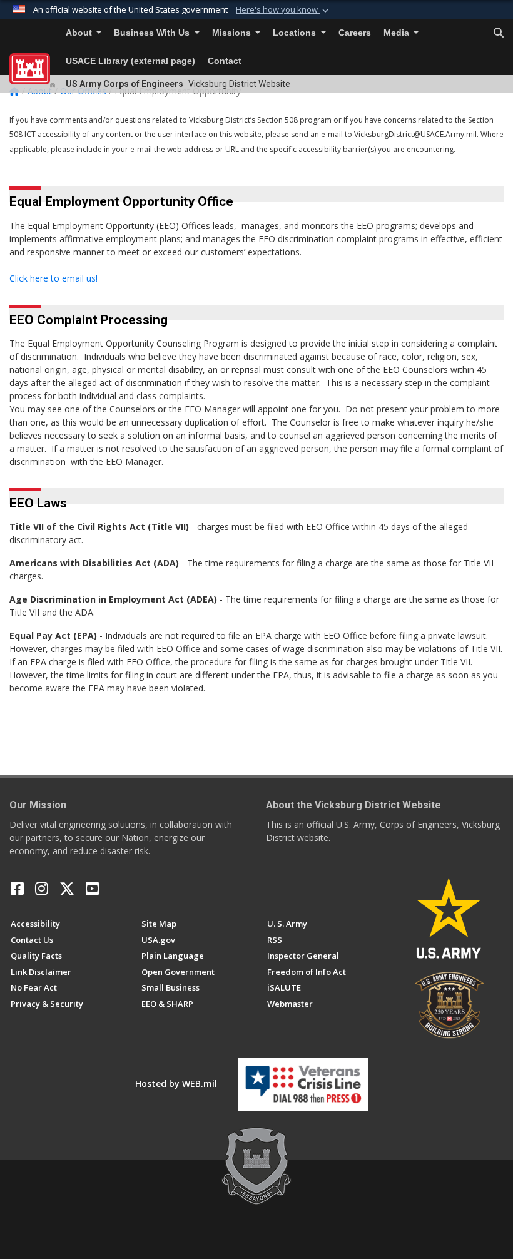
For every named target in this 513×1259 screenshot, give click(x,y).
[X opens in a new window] (66, 888)
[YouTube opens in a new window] (92, 888)
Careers (354, 33)
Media (397, 33)
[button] (283, 10)
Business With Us (153, 33)
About (80, 33)
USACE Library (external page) (130, 61)
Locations (295, 33)
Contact (224, 61)
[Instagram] (41, 888)
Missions (232, 33)
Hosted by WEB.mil (176, 1083)
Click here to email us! (53, 278)
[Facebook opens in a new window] (17, 888)
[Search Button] (499, 33)
